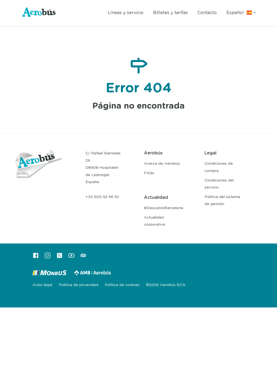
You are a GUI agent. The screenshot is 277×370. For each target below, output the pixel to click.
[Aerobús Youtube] (71, 257)
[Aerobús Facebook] (35, 257)
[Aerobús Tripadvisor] (83, 257)
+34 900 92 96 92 (102, 197)
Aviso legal (42, 285)
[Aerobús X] (59, 257)
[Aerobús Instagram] (47, 257)
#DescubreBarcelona (163, 208)
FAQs (149, 173)
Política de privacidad (78, 285)
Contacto (207, 13)
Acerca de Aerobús (162, 163)
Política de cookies (122, 285)
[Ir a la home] (39, 13)
